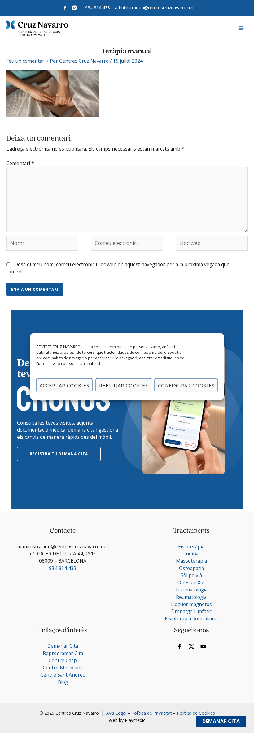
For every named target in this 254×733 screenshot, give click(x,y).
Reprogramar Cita (63, 653)
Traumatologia (191, 589)
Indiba (191, 553)
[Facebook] (179, 646)
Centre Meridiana (63, 667)
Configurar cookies (186, 385)
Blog (63, 682)
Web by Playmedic (127, 720)
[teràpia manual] (52, 92)
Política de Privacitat (151, 713)
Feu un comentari (26, 60)
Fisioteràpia (191, 546)
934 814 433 (97, 8)
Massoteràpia (191, 560)
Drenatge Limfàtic (191, 611)
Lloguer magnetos (191, 604)
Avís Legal (115, 713)
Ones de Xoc (191, 582)
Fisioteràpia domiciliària (191, 618)
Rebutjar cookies (123, 385)
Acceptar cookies (64, 385)
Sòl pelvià (191, 575)
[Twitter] (191, 646)
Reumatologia (191, 597)
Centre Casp (63, 660)
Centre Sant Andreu (62, 674)
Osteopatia (191, 568)
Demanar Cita (221, 721)
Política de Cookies (196, 713)
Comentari (20, 163)
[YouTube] (203, 646)
